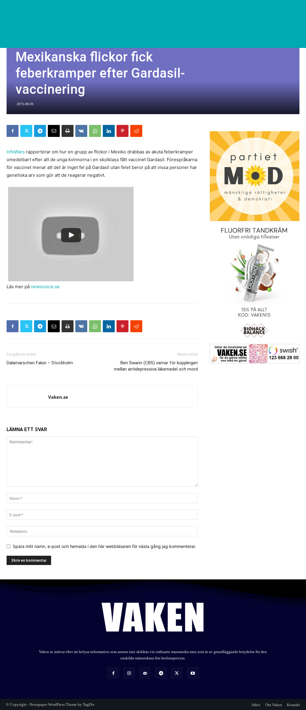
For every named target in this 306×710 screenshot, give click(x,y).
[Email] (54, 131)
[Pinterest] (122, 131)
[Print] (68, 131)
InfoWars (16, 152)
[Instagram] (129, 673)
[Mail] (145, 673)
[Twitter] (26, 131)
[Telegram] (40, 131)
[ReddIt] (136, 131)
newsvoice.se (45, 286)
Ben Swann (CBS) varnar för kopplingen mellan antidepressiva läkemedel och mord (156, 366)
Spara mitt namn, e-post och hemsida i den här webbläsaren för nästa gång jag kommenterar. (104, 546)
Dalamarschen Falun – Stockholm (40, 362)
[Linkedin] (109, 131)
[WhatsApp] (95, 131)
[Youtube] (192, 673)
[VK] (81, 131)
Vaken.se (58, 397)
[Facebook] (13, 131)
